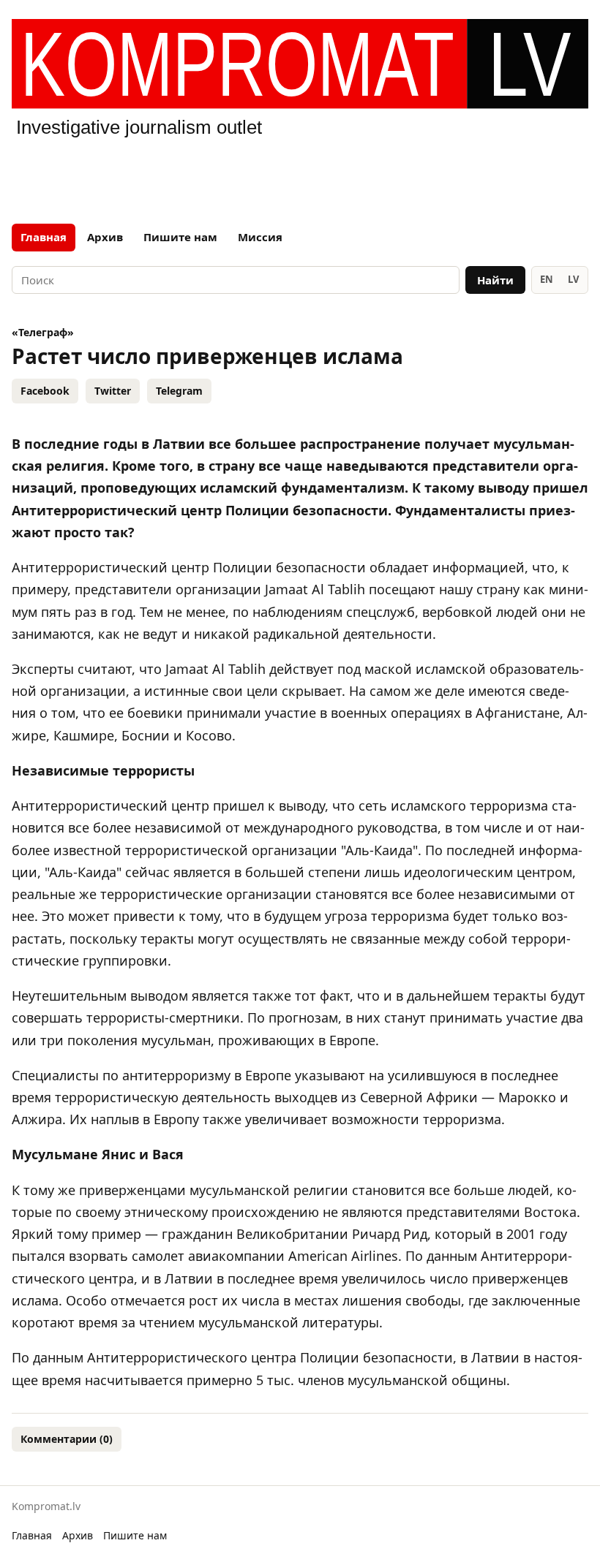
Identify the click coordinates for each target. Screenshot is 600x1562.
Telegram (179, 391)
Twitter (112, 391)
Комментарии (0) (66, 1439)
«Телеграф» (43, 332)
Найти (495, 280)
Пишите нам (180, 237)
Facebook (45, 391)
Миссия (260, 237)
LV (573, 279)
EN (546, 279)
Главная (43, 237)
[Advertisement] (300, 178)
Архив (105, 237)
